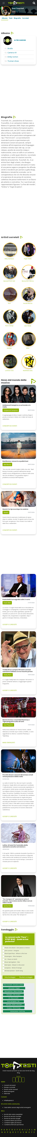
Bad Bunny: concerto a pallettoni (15, 461)
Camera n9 (12, 52)
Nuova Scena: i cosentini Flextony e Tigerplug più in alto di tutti (16, 721)
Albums (4, 18)
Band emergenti (9, 1091)
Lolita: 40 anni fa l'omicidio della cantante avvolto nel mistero (15, 846)
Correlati (25, 18)
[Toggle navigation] (3, 3)
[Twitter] (23, 1079)
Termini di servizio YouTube (12, 1116)
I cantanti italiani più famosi (13, 1120)
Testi (10, 18)
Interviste (7, 1093)
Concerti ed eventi (10, 1085)
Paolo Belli (7, 603)
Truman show (13, 61)
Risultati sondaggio (26, 977)
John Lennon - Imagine (12, 950)
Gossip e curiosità (9, 1087)
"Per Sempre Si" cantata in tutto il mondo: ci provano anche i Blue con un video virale (17, 901)
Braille (10, 48)
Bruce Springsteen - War (12, 962)
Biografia (17, 18)
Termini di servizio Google (12, 1118)
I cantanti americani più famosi (14, 1124)
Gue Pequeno (8, 725)
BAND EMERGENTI (9, 743)
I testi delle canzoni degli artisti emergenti (17, 1107)
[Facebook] (13, 1079)
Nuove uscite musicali (11, 1089)
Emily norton (13, 57)
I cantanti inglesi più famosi (12, 1122)
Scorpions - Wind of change (13, 968)
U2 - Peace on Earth (11, 959)
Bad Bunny (7, 464)
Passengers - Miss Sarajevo (13, 956)
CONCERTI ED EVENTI (10, 426)
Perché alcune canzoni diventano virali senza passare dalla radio (18, 776)
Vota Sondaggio (10, 977)
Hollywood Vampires (11, 410)
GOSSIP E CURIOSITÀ (10, 624)
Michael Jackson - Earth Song (14, 971)
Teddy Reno (8, 675)
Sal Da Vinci (7, 906)
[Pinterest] (16, 1079)
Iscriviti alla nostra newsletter (13, 1114)
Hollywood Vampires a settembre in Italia (17, 406)
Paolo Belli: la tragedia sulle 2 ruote (16, 599)
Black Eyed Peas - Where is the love (16, 953)
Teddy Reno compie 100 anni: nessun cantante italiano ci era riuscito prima (18, 670)
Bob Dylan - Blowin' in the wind (14, 965)
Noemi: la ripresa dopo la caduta (15, 509)
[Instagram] (20, 1079)
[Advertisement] (18, 25)
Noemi (6, 512)
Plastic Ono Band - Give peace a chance (17, 948)
